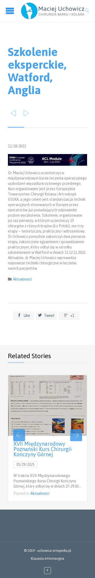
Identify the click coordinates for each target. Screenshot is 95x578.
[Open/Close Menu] (10, 10)
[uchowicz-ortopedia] (52, 11)
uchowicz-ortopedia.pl (54, 551)
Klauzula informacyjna (47, 559)
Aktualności (22, 279)
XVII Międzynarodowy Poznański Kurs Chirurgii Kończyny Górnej (42, 449)
